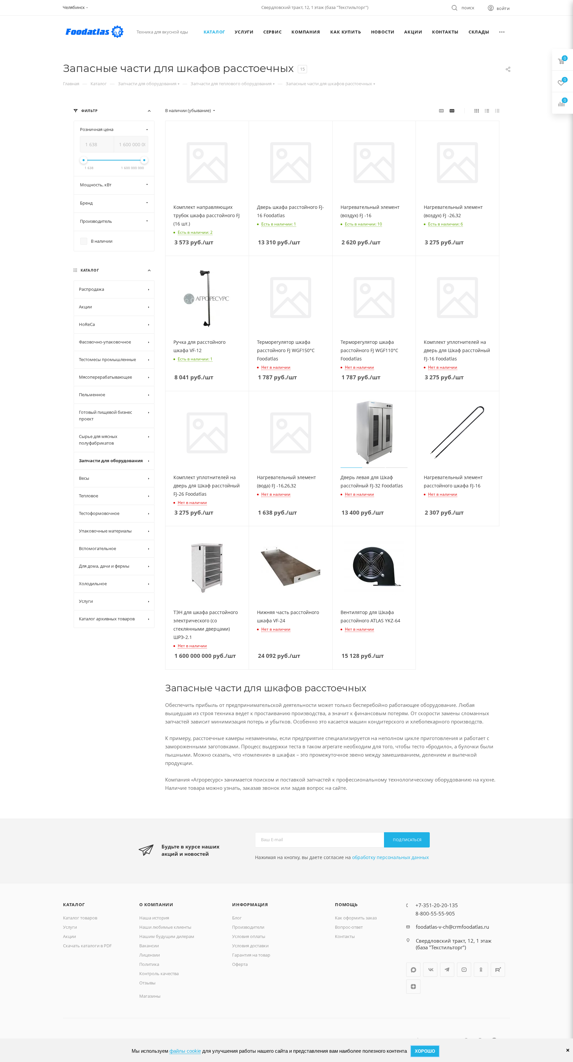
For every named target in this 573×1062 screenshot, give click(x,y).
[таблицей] (497, 110)
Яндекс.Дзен (413, 986)
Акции (69, 936)
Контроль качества (159, 973)
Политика (149, 964)
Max (413, 970)
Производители (248, 927)
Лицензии (149, 955)
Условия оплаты (248, 936)
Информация (250, 904)
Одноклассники (481, 970)
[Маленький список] (441, 110)
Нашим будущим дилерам (166, 936)
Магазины (149, 996)
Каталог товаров (80, 918)
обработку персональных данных (390, 857)
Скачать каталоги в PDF (87, 946)
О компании (156, 904)
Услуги (70, 927)
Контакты (345, 936)
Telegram (447, 970)
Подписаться (407, 839)
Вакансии (149, 946)
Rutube (498, 970)
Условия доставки (250, 946)
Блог (237, 918)
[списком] (486, 110)
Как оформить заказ (356, 918)
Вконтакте (430, 970)
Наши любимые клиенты (165, 927)
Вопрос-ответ (349, 927)
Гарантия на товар (251, 955)
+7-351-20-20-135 (436, 905)
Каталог (74, 904)
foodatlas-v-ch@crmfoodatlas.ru (452, 926)
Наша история (154, 918)
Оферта (240, 964)
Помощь (346, 904)
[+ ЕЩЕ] (502, 31)
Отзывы (147, 983)
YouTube (464, 970)
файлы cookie (185, 1051)
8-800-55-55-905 (435, 913)
